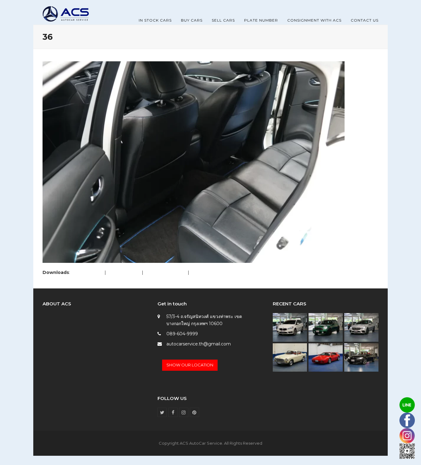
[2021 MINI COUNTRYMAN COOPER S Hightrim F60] (326, 327)
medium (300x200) (165, 272)
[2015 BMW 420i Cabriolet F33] (361, 357)
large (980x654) (124, 272)
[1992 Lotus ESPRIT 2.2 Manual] (326, 357)
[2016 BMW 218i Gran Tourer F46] (290, 327)
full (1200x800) (87, 272)
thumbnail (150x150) (211, 272)
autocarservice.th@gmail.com (198, 344)
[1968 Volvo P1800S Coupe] (290, 357)
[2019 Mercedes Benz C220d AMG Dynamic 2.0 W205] (361, 327)
